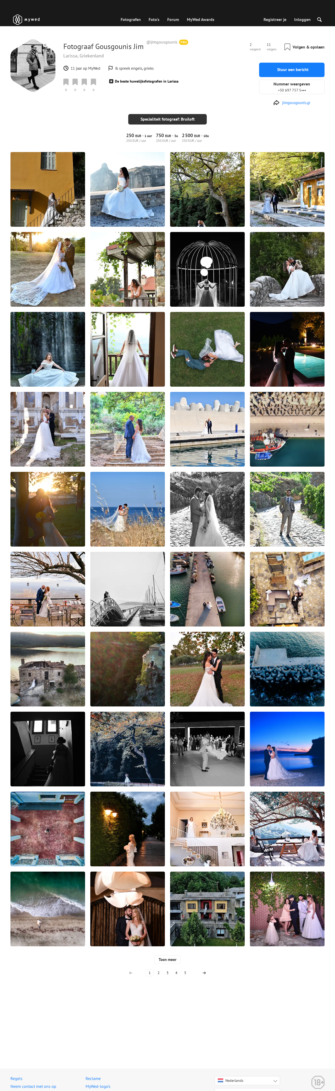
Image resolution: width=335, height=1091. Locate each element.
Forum (173, 19)
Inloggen (302, 19)
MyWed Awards (200, 19)
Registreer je (275, 19)
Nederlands (234, 1080)
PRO (184, 42)
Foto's (154, 19)
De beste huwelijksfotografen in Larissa (146, 81)
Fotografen (131, 19)
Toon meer (167, 959)
